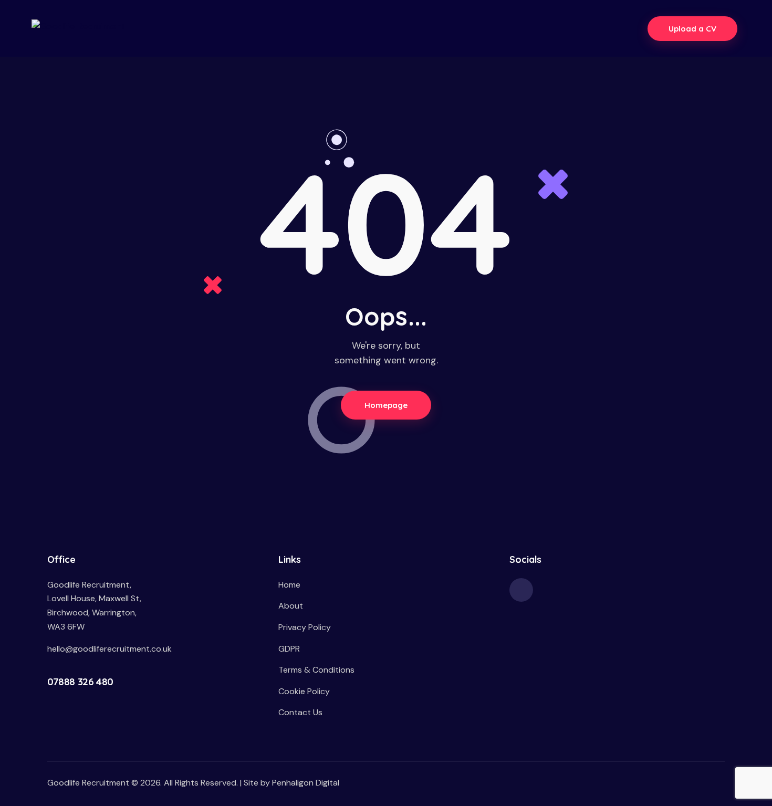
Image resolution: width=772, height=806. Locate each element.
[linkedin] (521, 590)
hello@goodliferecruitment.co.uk (109, 648)
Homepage (386, 405)
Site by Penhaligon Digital (291, 782)
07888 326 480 (80, 681)
